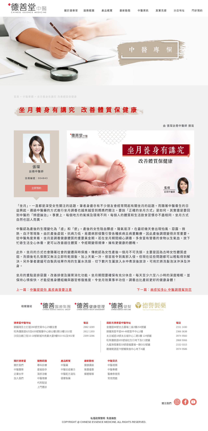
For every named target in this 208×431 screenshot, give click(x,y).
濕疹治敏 (42, 373)
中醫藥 (64, 365)
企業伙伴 (19, 373)
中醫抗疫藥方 (68, 369)
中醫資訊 (143, 10)
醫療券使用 (114, 373)
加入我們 (19, 378)
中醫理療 (42, 378)
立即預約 (36, 188)
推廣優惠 (89, 369)
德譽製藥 (66, 378)
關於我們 (19, 365)
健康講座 (89, 365)
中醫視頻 (112, 365)
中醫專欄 (112, 369)
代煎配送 (42, 382)
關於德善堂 (71, 10)
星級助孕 (42, 369)
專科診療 (42, 365)
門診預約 (197, 10)
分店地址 (179, 10)
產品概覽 (107, 10)
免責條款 (111, 418)
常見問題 (112, 378)
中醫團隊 (19, 369)
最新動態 (125, 10)
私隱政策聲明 (98, 418)
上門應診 (42, 387)
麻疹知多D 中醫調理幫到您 (171, 290)
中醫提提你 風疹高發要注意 (51, 290)
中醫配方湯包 (68, 373)
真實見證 (161, 10)
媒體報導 (89, 373)
